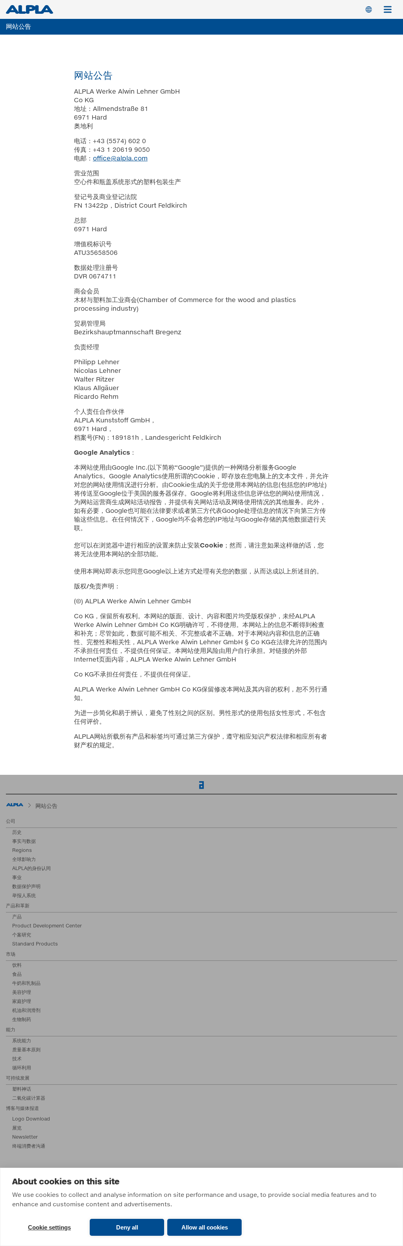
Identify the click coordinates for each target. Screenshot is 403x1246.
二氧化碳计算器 (28, 1098)
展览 (17, 1128)
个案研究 (21, 935)
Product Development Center (47, 926)
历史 (17, 832)
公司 (10, 821)
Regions (22, 850)
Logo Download (31, 1119)
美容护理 (21, 992)
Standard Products (35, 944)
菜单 (387, 9)
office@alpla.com (120, 158)
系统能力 (21, 1041)
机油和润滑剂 (26, 1010)
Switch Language (368, 9)
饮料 (17, 965)
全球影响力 (24, 859)
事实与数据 (24, 841)
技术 (17, 1059)
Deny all (127, 1227)
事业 (17, 878)
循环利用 (21, 1068)
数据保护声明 (26, 887)
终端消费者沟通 (28, 1146)
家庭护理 (21, 1001)
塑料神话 (21, 1089)
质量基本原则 (26, 1050)
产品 (17, 917)
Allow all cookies (204, 1227)
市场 (10, 954)
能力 (10, 1030)
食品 (17, 974)
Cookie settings (49, 1227)
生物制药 (21, 1019)
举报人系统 (24, 896)
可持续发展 (18, 1078)
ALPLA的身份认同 (31, 868)
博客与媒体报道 (22, 1108)
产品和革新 (18, 906)
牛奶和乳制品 (26, 983)
